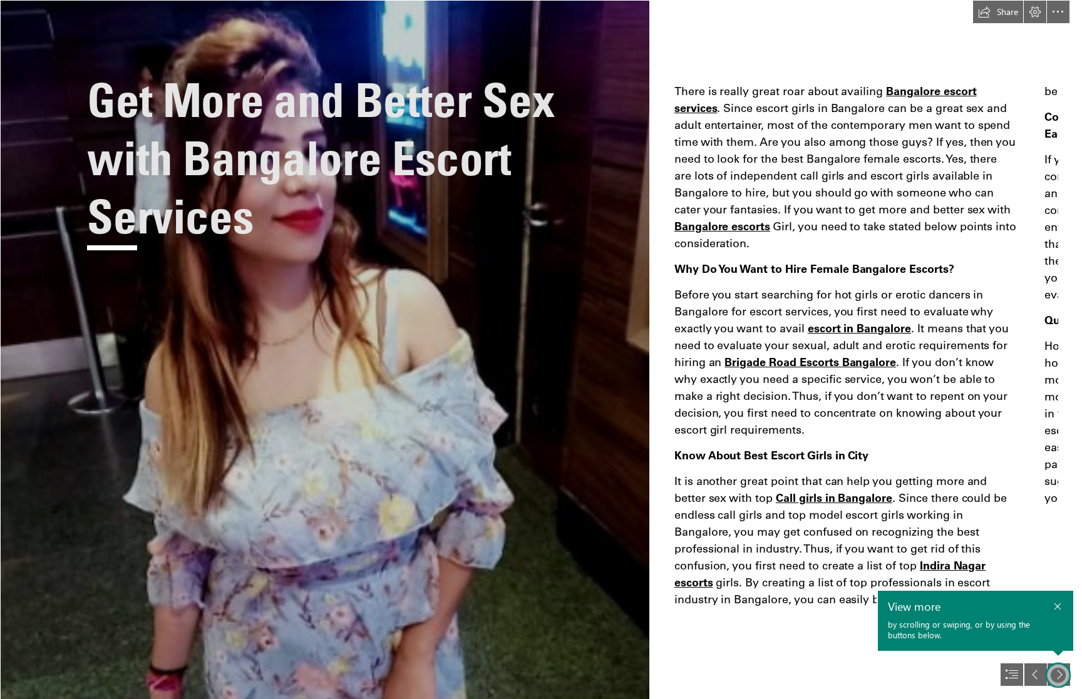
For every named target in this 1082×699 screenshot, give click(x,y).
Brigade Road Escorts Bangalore (810, 362)
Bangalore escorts (722, 226)
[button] (998, 12)
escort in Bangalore (859, 328)
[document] (541, 349)
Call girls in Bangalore (834, 498)
